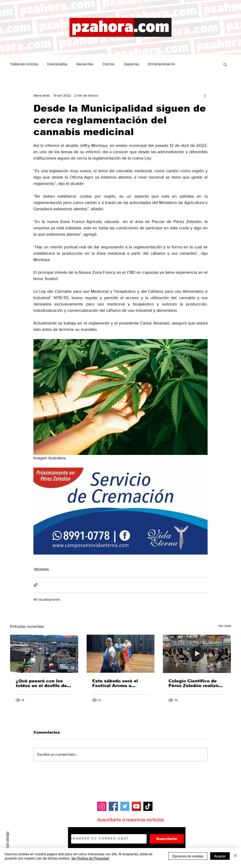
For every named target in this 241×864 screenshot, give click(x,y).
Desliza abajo (7, 844)
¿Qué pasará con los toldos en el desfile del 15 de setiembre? (42, 683)
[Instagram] (101, 806)
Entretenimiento (161, 64)
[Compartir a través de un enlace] (35, 585)
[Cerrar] (235, 856)
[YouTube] (136, 806)
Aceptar (220, 856)
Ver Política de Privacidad (90, 858)
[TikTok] (148, 806)
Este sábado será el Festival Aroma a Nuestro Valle (115, 683)
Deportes (131, 64)
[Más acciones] (205, 95)
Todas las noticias (24, 64)
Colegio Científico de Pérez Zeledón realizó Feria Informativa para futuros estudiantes (194, 683)
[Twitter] (124, 806)
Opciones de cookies (187, 856)
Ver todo (224, 626)
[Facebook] (113, 806)
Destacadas (57, 64)
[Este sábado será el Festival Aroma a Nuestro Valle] (121, 654)
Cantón (108, 64)
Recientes (84, 64)
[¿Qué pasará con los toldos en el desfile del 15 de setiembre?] (44, 654)
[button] (225, 64)
